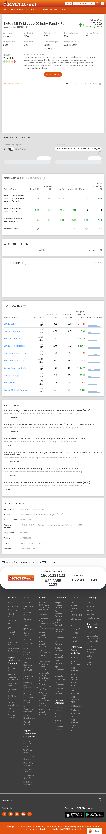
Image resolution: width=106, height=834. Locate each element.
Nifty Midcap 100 (76, 624)
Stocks (10, 602)
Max (95, 84)
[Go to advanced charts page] (99, 84)
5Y (90, 84)
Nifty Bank (75, 637)
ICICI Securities (75, 669)
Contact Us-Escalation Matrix (28, 645)
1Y (85, 84)
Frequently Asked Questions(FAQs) (29, 685)
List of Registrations (29, 716)
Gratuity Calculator (59, 649)
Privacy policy (26, 653)
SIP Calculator (59, 668)
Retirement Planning (28, 607)
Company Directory (12, 716)
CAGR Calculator (59, 674)
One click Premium (27, 613)
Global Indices (74, 603)
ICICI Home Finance (75, 715)
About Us (27, 639)
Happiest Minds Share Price (28, 743)
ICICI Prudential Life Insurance (75, 689)
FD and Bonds (11, 615)
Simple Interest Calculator (59, 605)
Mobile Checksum (91, 657)
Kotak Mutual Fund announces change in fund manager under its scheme (41, 468)
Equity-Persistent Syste (15, 368)
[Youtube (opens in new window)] (29, 814)
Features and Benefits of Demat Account (44, 665)
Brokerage (28, 602)
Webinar (90, 606)
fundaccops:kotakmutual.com (33, 543)
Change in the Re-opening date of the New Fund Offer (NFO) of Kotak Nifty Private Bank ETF (50, 424)
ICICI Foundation (75, 662)
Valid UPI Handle (27, 723)
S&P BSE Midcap (75, 610)
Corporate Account (59, 728)
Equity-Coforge (11, 375)
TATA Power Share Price (28, 757)
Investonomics (92, 618)
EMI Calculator (59, 643)
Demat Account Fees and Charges (45, 686)
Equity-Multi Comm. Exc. (16, 353)
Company (60, 144)
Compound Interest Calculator (59, 613)
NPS (9, 628)
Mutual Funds (15, 10)
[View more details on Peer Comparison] (43, 178)
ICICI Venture (76, 706)
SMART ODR (28, 658)
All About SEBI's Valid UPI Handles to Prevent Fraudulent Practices (44, 608)
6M (81, 84)
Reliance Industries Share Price (13, 676)
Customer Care (27, 620)
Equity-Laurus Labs (13, 338)
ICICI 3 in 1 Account (59, 709)
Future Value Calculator (60, 630)
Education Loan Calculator (59, 691)
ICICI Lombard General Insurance (75, 678)
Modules (90, 614)
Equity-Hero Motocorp (14, 346)
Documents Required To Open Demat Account (44, 676)
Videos (90, 610)
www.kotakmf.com (27, 548)
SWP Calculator (59, 662)
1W (66, 84)
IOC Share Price (12, 697)
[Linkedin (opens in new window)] (23, 814)
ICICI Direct (75, 710)
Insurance (12, 620)
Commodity (12, 610)
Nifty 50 (74, 641)
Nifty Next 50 (76, 629)
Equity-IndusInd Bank (14, 360)
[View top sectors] (24, 263)
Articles (90, 602)
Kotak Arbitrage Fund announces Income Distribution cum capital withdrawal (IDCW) (47, 410)
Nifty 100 (74, 633)
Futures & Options (11, 633)
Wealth (26, 625)
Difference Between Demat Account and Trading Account (44, 699)
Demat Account (58, 715)
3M (76, 84)
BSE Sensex (76, 619)
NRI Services (28, 629)
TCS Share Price (27, 751)
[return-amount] (100, 153)
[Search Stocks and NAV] (97, 4)
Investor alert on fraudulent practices (29, 676)
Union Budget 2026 (13, 643)
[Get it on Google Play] (94, 815)
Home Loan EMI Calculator (60, 682)
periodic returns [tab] (12, 178)
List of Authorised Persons (91, 649)
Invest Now (53, 74)
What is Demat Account (42, 635)
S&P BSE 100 (76, 615)
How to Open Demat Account (44, 712)
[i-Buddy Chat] (94, 829)
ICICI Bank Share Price (28, 783)
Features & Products (28, 692)
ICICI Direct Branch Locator (28, 700)
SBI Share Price (12, 669)
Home (3, 10)
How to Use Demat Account (44, 643)
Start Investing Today (84, 4)
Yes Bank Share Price (13, 703)
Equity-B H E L (10, 382)
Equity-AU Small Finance (15, 390)
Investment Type (12, 144)
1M (71, 84)
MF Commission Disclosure (28, 709)
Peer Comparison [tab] (32, 178)
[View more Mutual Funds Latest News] (23, 405)
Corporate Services (27, 634)
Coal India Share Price (28, 770)
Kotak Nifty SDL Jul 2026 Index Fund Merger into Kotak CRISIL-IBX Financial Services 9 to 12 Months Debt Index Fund (53, 453)
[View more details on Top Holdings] (25, 305)
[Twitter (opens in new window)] (17, 814)
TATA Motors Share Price (28, 777)
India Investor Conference (13, 649)
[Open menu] (102, 3)
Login (69, 4)
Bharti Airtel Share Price (28, 764)
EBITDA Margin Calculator (59, 622)
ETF (9, 624)
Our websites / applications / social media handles (92, 639)
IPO (9, 638)
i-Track (89, 632)
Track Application (91, 663)
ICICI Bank (75, 658)
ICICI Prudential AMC (75, 699)
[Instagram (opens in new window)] (10, 814)
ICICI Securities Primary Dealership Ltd (75, 725)
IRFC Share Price (12, 690)
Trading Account (58, 721)
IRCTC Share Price (13, 684)
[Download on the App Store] (74, 815)
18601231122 (53, 575)
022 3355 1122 (53, 582)
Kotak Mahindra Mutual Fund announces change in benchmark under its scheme (44, 438)
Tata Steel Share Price (13, 710)
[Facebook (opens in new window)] (4, 814)
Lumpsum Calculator (59, 636)
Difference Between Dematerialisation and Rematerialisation (45, 624)
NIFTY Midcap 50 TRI (15, 83)
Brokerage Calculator (59, 655)
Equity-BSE (9, 323)
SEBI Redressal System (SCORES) (27, 666)
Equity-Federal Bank (13, 331)
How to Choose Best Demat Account (44, 654)
